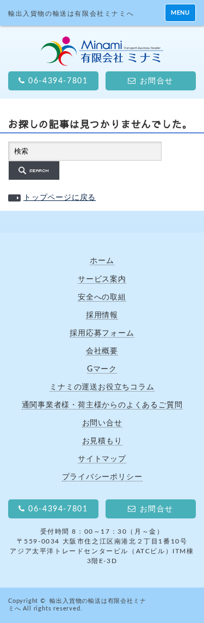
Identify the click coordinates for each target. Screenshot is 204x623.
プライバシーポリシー (102, 477)
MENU (180, 13)
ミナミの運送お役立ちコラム (102, 387)
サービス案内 (102, 279)
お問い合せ (102, 423)
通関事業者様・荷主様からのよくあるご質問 (102, 405)
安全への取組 (102, 297)
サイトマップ (102, 459)
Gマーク (102, 369)
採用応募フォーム (102, 333)
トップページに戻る (59, 197)
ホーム (102, 260)
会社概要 (102, 351)
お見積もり (102, 441)
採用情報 (102, 315)
